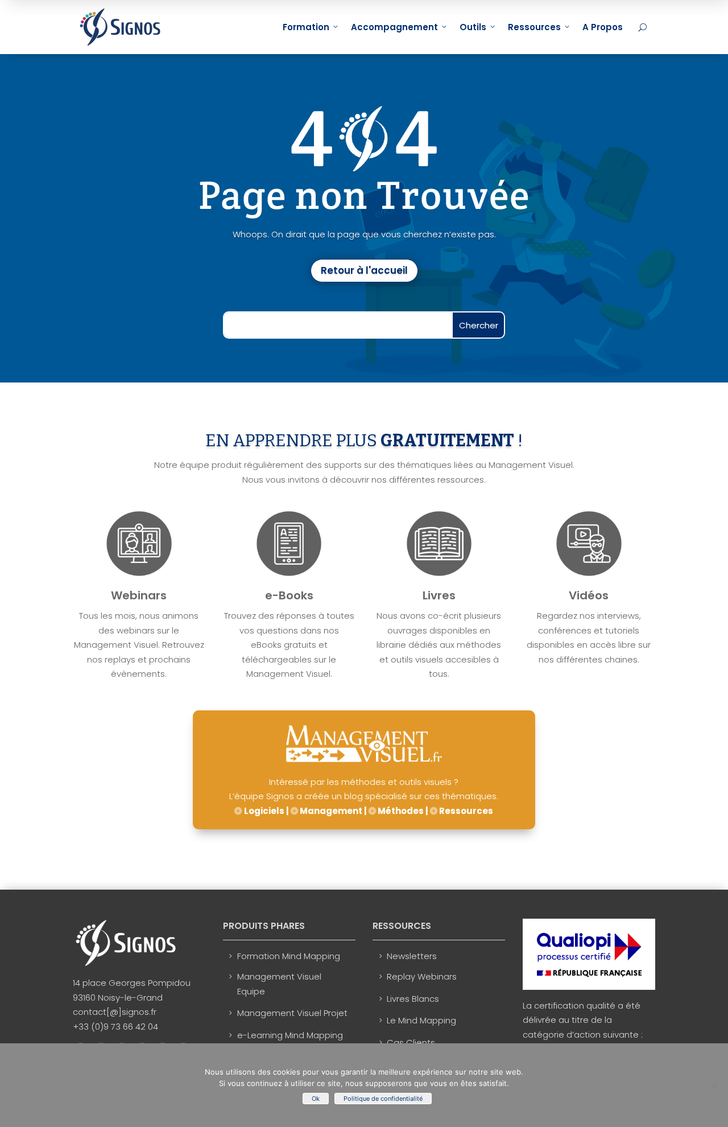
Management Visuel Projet (292, 1013)
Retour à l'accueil (364, 270)
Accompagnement (394, 27)
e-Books (289, 595)
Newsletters (412, 956)
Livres (439, 595)
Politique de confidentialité (383, 1099)
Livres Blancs (413, 999)
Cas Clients (411, 1042)
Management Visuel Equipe (279, 983)
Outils (473, 27)
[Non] (713, 1085)
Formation (306, 27)
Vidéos (589, 595)
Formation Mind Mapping (288, 956)
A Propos (602, 27)
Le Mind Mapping (421, 1020)
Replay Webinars (422, 976)
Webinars (139, 595)
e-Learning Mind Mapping (290, 1035)
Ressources (534, 27)
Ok (316, 1099)
